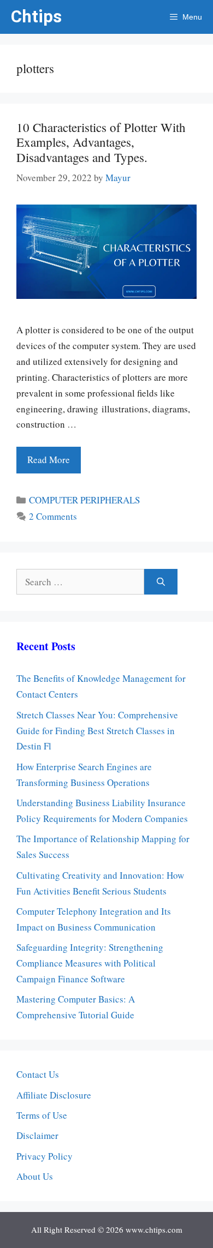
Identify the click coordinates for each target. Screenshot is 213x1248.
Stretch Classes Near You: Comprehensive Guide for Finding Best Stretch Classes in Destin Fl (97, 731)
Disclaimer (37, 1135)
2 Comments (53, 516)
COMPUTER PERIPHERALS (84, 500)
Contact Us (37, 1074)
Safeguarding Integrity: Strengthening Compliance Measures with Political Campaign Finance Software (89, 963)
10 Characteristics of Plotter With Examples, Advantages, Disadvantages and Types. (101, 142)
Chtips (36, 17)
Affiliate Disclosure (53, 1095)
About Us (34, 1176)
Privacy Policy (44, 1156)
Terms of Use (41, 1115)
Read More (48, 459)
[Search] (160, 582)
